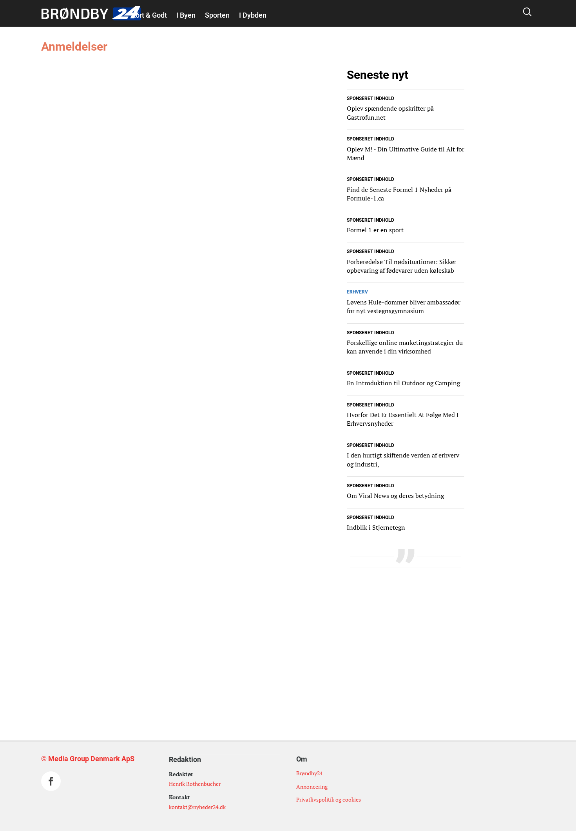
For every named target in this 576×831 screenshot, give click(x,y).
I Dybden (252, 15)
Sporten (217, 15)
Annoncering (312, 786)
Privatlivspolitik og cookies (328, 799)
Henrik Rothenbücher (195, 783)
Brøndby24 (309, 773)
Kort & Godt (149, 15)
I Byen (186, 15)
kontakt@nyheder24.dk (197, 807)
